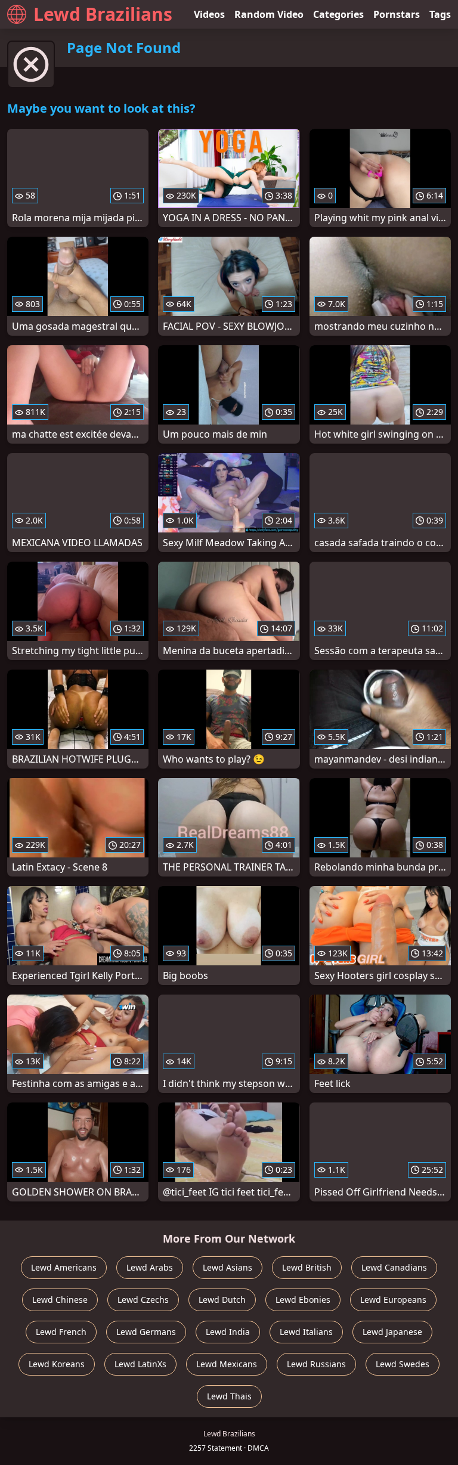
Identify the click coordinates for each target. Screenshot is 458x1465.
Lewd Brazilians (102, 14)
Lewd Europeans (393, 1299)
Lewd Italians (306, 1331)
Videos (209, 14)
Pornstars (396, 14)
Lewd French (61, 1331)
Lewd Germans (146, 1331)
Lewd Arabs (149, 1267)
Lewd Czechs (143, 1299)
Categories (338, 14)
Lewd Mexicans (226, 1364)
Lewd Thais (229, 1396)
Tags (440, 14)
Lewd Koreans (57, 1364)
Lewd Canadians (394, 1267)
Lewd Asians (227, 1267)
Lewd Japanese (392, 1331)
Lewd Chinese (60, 1299)
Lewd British (307, 1267)
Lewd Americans (64, 1267)
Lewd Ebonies (303, 1299)
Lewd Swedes (402, 1364)
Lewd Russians (316, 1364)
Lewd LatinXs (140, 1364)
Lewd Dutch (222, 1299)
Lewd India (228, 1331)
